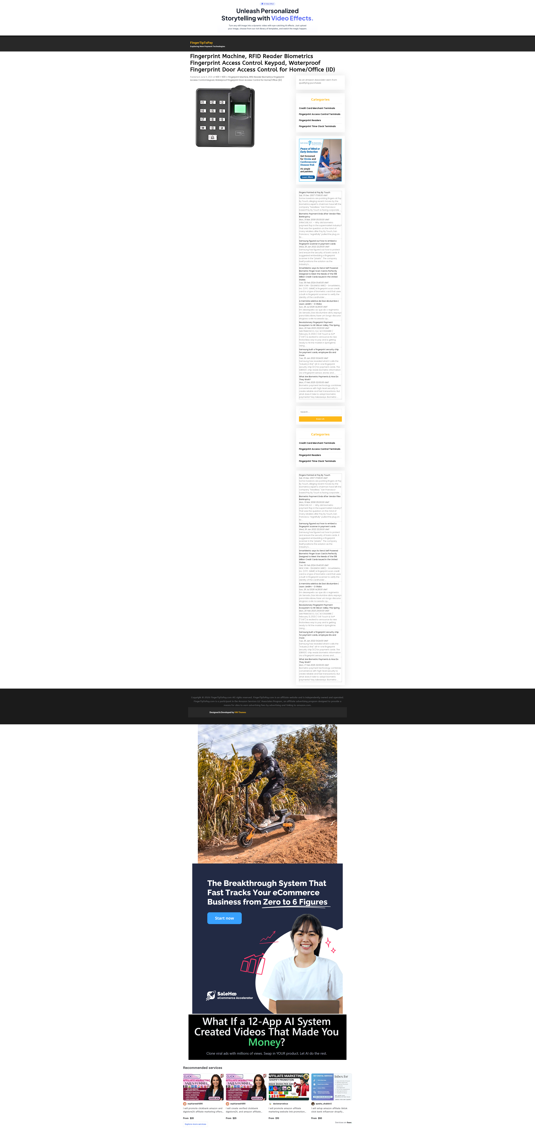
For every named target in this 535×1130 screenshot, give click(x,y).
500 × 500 (221, 76)
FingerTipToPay (201, 42)
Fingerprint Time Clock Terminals (317, 126)
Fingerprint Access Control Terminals (319, 114)
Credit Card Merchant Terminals (317, 108)
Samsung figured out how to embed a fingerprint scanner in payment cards (317, 242)
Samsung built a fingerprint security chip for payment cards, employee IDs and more (319, 352)
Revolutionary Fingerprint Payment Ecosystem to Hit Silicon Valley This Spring (319, 324)
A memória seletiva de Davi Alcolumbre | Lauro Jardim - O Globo (319, 302)
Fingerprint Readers (310, 120)
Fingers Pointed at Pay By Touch (314, 192)
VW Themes (240, 712)
